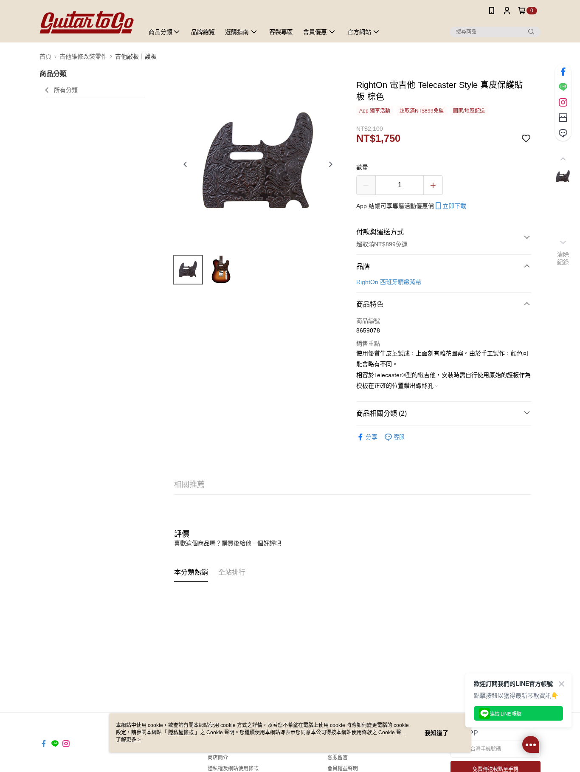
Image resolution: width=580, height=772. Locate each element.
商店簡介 (218, 758)
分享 (371, 437)
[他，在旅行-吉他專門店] (86, 22)
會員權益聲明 (342, 769)
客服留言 (337, 758)
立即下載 (454, 206)
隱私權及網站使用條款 (233, 769)
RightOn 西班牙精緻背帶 (389, 282)
